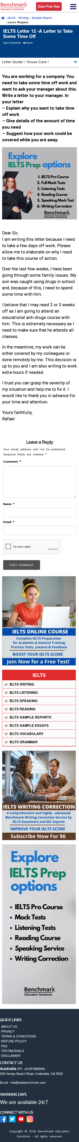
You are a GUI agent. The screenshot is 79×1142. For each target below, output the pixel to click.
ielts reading (22, 708)
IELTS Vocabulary (26, 733)
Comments (14, 42)
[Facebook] (3, 1119)
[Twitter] (12, 1119)
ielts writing (21, 684)
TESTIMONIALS (12, 1050)
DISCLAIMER (10, 1055)
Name (9, 504)
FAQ (4, 1046)
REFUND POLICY (14, 1041)
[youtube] (21, 1119)
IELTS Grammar (23, 741)
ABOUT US (9, 1026)
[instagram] (30, 1119)
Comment (12, 461)
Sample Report (42, 18)
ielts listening (23, 692)
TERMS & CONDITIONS (18, 1036)
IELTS (12, 18)
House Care (37, 61)
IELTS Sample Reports (30, 717)
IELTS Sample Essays (29, 725)
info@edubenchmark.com (28, 1082)
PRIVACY (8, 1031)
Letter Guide (12, 61)
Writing (24, 18)
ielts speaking (23, 700)
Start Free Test (49, 6)
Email (9, 522)
